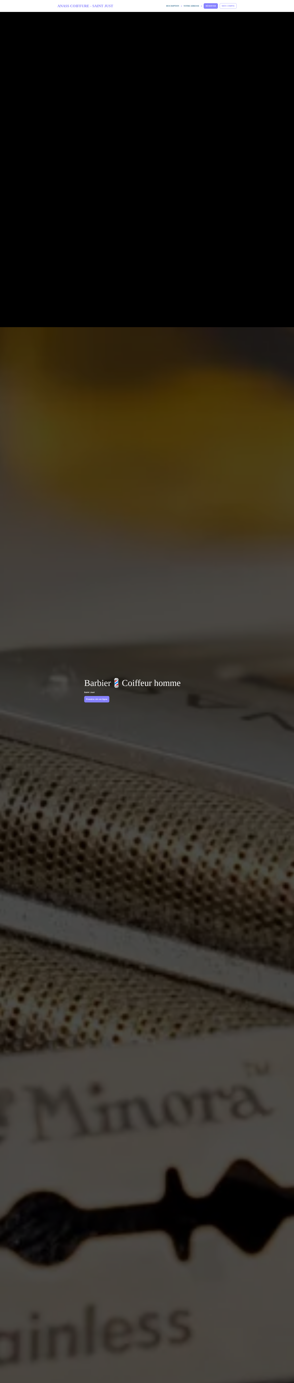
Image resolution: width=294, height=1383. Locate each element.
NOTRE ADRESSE (191, 6)
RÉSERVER (211, 6)
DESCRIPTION (172, 6)
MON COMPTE (228, 6)
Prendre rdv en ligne (96, 699)
